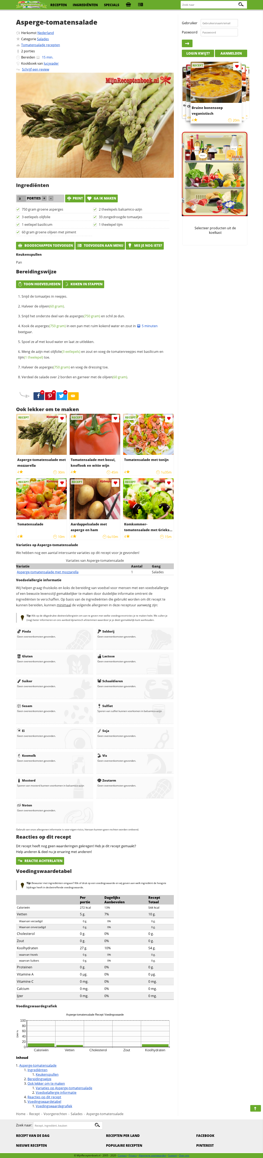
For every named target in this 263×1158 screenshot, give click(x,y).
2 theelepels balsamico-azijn (120, 209)
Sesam (27, 706)
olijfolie (65, 351)
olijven (51, 306)
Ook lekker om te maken (46, 1083)
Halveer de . (43, 306)
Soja (105, 731)
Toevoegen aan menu (103, 245)
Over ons (184, 1155)
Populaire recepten (124, 1145)
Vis (104, 755)
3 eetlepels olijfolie (36, 217)
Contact (122, 1155)
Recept (34, 1114)
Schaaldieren (112, 681)
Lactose (108, 656)
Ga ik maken (104, 198)
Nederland (45, 33)
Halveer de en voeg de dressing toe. (65, 367)
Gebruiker (189, 23)
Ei (23, 731)
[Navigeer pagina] (255, 1108)
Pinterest (205, 1145)
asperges (84, 316)
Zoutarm (109, 780)
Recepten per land (123, 1135)
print (78, 198)
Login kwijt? (198, 53)
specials (111, 5)
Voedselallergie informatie (56, 1092)
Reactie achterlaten (43, 861)
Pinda (26, 631)
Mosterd (29, 780)
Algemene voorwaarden (152, 1155)
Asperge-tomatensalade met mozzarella (47, 572)
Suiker (27, 681)
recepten (58, 5)
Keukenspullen (47, 1074)
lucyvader (51, 63)
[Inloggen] (187, 43)
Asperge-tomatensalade (38, 1065)
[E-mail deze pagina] (73, 396)
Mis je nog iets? (147, 245)
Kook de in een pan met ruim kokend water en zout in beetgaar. (88, 329)
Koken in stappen (86, 284)
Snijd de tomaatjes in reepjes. (44, 296)
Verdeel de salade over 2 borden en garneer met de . (75, 377)
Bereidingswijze (39, 1079)
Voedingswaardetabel (44, 1101)
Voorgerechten (55, 1114)
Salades (43, 39)
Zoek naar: (24, 1125)
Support (172, 1155)
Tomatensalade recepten (40, 45)
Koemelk (29, 755)
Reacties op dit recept (44, 1097)
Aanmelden (231, 53)
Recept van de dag (33, 1135)
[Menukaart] (140, 5)
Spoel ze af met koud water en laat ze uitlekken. (58, 341)
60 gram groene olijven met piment (49, 232)
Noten (27, 805)
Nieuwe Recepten (31, 1145)
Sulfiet (107, 706)
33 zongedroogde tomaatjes (120, 217)
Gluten (27, 656)
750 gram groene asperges (42, 209)
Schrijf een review (35, 69)
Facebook (205, 1135)
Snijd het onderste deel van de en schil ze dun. (73, 316)
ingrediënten (85, 5)
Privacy (133, 1155)
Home (20, 1114)
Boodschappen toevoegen (48, 245)
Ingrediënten (37, 1070)
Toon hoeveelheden (42, 284)
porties (29, 51)
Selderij (108, 631)
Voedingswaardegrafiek (54, 1106)
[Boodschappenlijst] (128, 5)
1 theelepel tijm (111, 224)
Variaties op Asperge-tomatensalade (64, 1088)
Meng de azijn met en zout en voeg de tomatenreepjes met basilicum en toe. (90, 354)
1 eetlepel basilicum (37, 224)
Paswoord (189, 32)
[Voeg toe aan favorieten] (62, 418)
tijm (30, 357)
